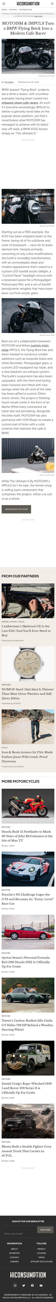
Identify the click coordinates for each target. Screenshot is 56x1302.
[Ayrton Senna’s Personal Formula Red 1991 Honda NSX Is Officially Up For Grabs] (28, 932)
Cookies (41, 1253)
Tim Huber (9, 82)
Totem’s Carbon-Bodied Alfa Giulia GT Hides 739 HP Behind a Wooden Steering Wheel (27, 1025)
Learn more (38, 16)
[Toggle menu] (3, 3)
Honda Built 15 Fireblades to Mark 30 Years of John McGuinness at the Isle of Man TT (27, 836)
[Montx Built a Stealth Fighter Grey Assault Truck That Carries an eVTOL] (28, 1121)
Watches (6, 685)
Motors (13, 10)
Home (4, 10)
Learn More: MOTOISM (16, 509)
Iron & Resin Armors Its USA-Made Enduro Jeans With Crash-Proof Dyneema (27, 757)
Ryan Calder (9, 846)
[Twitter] (23, 1285)
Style (4, 748)
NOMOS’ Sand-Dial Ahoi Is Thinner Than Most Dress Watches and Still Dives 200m (28, 694)
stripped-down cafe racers (20, 102)
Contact (14, 1257)
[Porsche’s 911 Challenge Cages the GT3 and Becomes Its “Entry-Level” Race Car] (28, 869)
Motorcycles (25, 10)
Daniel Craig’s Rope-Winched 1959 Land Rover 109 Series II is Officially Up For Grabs (27, 1088)
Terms (41, 1257)
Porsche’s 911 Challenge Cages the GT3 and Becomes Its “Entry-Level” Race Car (27, 899)
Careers (14, 1261)
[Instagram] (15, 1285)
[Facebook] (32, 1285)
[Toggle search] (52, 3)
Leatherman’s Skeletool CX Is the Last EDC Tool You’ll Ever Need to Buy (26, 631)
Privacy (41, 1249)
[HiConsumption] (28, 3)
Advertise (14, 1253)
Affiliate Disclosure (42, 1261)
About (14, 1249)
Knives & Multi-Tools (13, 622)
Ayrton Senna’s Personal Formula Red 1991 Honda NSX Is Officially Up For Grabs (26, 962)
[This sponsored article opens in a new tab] (28, 600)
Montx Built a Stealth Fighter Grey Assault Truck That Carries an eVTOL (26, 1151)
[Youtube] (41, 1285)
